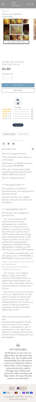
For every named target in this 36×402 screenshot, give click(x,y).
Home (5, 11)
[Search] (28, 4)
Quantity (7, 74)
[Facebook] (3, 143)
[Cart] (32, 4)
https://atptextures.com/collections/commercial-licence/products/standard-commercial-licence (18, 265)
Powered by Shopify (18, 399)
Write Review (18, 125)
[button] (3, 4)
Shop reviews (23, 134)
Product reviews (9, 134)
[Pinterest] (13, 143)
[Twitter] (8, 143)
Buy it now (18, 90)
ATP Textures (26, 396)
